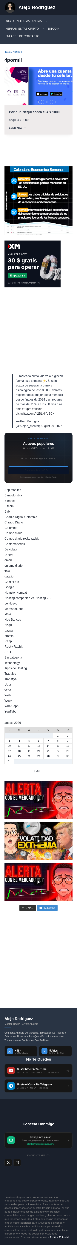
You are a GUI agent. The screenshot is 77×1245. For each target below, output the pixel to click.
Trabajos (10, 673)
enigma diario (13, 565)
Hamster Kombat (15, 592)
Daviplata (10, 549)
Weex (8, 700)
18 (19, 751)
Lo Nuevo (10, 603)
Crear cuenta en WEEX (38, 470)
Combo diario (13, 533)
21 (48, 751)
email (8, 560)
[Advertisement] (38, 330)
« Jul (37, 771)
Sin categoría (13, 657)
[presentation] (38, 86)
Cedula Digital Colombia (20, 517)
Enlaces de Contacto (22, 36)
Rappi (8, 641)
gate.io (8, 576)
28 (48, 756)
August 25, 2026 (51, 426)
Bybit (7, 511)
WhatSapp (11, 706)
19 (29, 751)
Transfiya (10, 679)
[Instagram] (17, 1162)
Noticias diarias (29, 21)
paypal (8, 630)
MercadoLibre (13, 608)
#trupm (26, 408)
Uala (7, 684)
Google (9, 587)
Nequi (8, 625)
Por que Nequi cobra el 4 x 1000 (34, 112)
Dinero (8, 554)
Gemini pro (11, 581)
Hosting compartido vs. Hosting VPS (28, 598)
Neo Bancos (12, 619)
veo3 (7, 690)
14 (48, 745)
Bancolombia (13, 495)
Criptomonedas (14, 544)
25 (19, 756)
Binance (10, 500)
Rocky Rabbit (13, 646)
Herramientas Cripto (22, 28)
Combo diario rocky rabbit (21, 538)
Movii (8, 614)
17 (9, 751)
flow (7, 571)
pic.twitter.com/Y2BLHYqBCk (35, 413)
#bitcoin (37, 408)
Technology (12, 663)
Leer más (17, 127)
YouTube (10, 711)
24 (9, 756)
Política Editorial (59, 1237)
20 (38, 751)
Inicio (9, 21)
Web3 (8, 695)
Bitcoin (53, 28)
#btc (18, 408)
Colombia (10, 527)
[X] (8, 1162)
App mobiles (12, 490)
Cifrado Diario (13, 522)
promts (8, 636)
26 (29, 756)
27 (38, 756)
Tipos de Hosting (15, 668)
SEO (7, 652)
